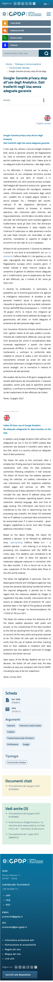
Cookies (10, 731)
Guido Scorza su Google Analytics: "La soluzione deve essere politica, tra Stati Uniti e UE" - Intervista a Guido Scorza (27, 825)
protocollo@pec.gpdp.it (14, 927)
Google (26, 744)
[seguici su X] (30, 3)
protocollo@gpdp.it (12, 916)
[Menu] (48, 14)
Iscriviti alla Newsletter (18, 974)
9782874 (16, 702)
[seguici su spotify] (34, 3)
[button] (44, 100)
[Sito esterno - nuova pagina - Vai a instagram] (20, 967)
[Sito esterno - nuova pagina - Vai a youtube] (24, 967)
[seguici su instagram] (19, 3)
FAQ (8, 900)
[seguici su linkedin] (15, 3)
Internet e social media (30, 725)
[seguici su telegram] (26, 3)
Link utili (9, 958)
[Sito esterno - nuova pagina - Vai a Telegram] (27, 967)
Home (9, 64)
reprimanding (17, 542)
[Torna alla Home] (22, 13)
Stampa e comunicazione (28, 64)
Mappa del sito (13, 954)
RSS (8, 904)
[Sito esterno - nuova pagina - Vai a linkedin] (16, 967)
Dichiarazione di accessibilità (20, 944)
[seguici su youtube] (22, 3)
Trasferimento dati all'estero (20, 738)
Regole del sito (13, 949)
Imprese (11, 725)
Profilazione (12, 744)
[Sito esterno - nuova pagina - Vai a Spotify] (35, 967)
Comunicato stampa (19, 68)
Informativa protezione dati (19, 940)
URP (8, 895)
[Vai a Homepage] (23, 862)
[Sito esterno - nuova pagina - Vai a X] (31, 967)
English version (44, 123)
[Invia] (45, 53)
